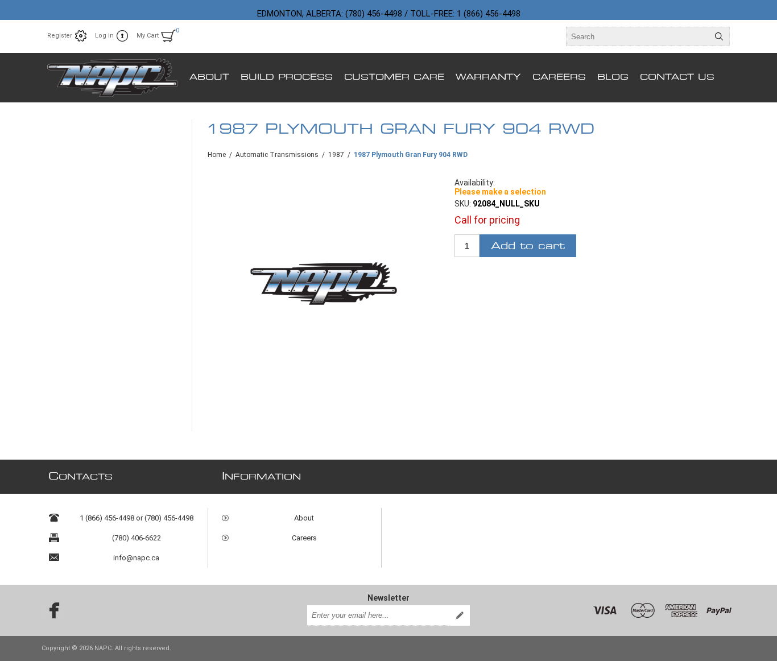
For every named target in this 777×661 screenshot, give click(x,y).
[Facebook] (51, 610)
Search (719, 36)
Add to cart (528, 246)
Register (59, 35)
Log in (104, 35)
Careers (304, 538)
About (304, 518)
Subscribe (459, 615)
